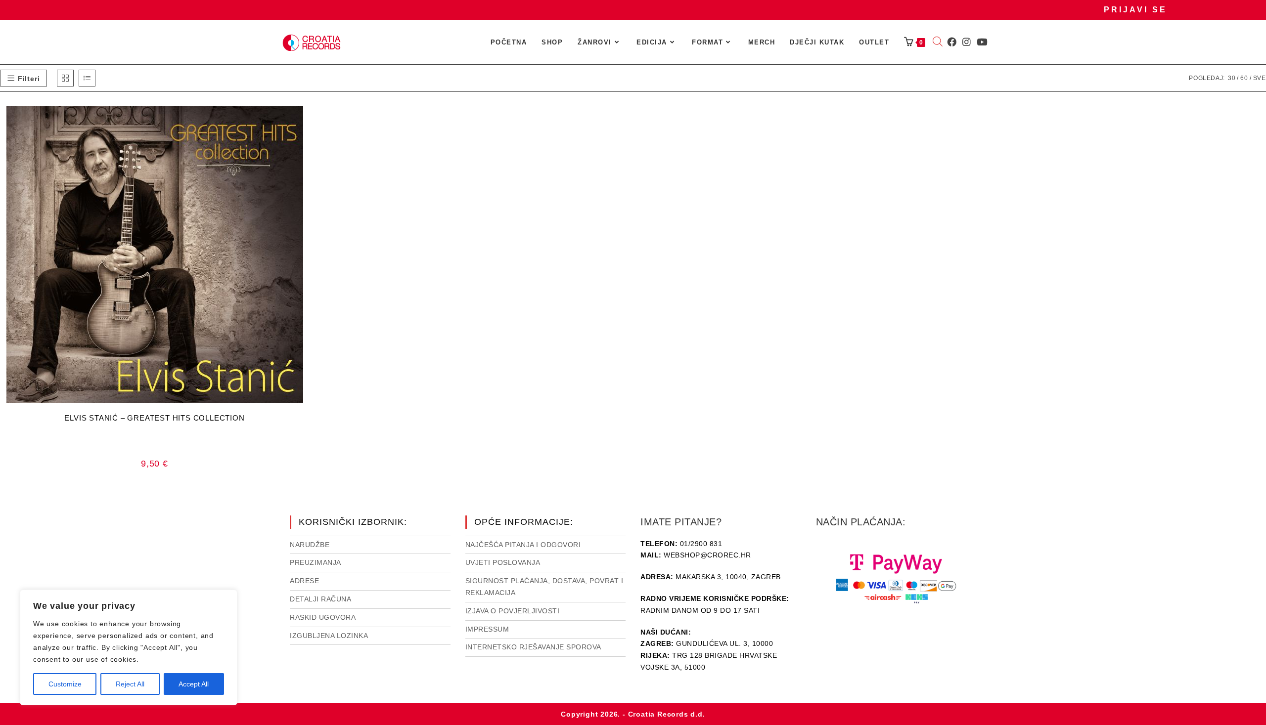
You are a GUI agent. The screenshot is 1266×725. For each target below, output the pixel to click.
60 (1244, 78)
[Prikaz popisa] (87, 78)
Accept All (194, 684)
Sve (1259, 78)
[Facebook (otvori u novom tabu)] (952, 42)
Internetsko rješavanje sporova (533, 647)
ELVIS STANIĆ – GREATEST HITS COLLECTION (154, 418)
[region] (128, 647)
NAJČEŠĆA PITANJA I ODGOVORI (523, 545)
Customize (65, 684)
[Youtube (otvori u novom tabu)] (982, 42)
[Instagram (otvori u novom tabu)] (966, 42)
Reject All (130, 684)
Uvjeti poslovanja (503, 562)
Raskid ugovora (323, 617)
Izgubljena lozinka (329, 636)
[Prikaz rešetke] (65, 78)
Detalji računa (320, 599)
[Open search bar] (938, 42)
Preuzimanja (315, 562)
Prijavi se (1135, 9)
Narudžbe (309, 545)
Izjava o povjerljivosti (512, 611)
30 (1232, 78)
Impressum (487, 629)
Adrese (304, 581)
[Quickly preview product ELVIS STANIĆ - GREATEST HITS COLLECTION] (306, 123)
